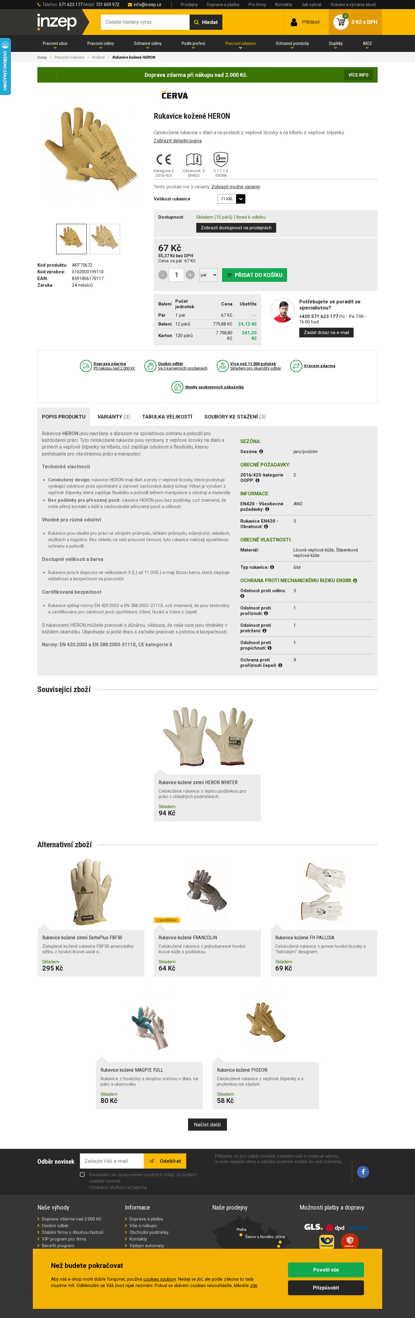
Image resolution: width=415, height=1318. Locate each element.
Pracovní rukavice (240, 43)
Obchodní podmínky (149, 1232)
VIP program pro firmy (64, 1239)
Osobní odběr (55, 1225)
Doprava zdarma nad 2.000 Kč (71, 1219)
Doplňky (336, 43)
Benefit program (58, 1245)
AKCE (367, 43)
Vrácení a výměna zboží (353, 4)
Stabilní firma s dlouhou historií (72, 1232)
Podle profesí (193, 43)
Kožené (98, 57)
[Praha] (240, 1234)
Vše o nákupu (143, 1225)
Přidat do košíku (259, 275)
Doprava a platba (223, 4)
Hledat (210, 22)
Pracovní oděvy (100, 43)
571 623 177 (71, 4)
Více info (358, 75)
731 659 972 (107, 4)
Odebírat (170, 1161)
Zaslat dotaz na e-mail (326, 332)
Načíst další (207, 1125)
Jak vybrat (311, 4)
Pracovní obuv (55, 43)
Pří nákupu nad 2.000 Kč (114, 365)
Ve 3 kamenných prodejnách (183, 365)
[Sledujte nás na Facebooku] (363, 1172)
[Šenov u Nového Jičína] (280, 1242)
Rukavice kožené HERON (133, 57)
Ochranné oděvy (148, 43)
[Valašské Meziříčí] (278, 1246)
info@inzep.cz (147, 4)
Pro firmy (257, 4)
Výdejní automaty (146, 1245)
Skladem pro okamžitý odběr (255, 365)
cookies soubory (159, 1279)
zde (253, 1285)
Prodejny (189, 4)
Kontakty (283, 4)
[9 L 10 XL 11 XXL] (231, 199)
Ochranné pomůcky (292, 43)
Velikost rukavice (172, 199)
